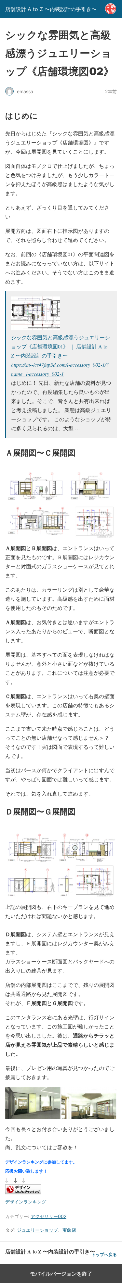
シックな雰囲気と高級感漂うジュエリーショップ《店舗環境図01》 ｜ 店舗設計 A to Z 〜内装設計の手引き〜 (60, 346)
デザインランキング (25, 1202)
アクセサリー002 (48, 1216)
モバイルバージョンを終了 (61, 1273)
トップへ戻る (104, 1254)
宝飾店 (69, 1230)
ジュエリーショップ (37, 1230)
